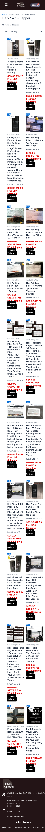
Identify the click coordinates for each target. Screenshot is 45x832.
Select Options (11, 86)
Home (4, 14)
